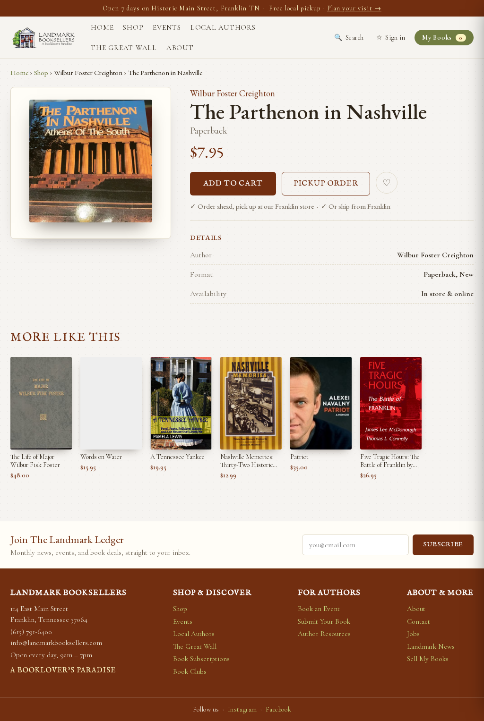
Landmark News (431, 646)
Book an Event (319, 608)
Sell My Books (428, 658)
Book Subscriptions (201, 658)
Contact (418, 621)
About (180, 47)
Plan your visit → (354, 8)
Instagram (242, 709)
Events (167, 27)
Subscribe (443, 545)
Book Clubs (190, 671)
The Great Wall (124, 47)
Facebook (278, 709)
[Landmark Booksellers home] (43, 38)
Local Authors (223, 27)
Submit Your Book (324, 621)
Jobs (413, 633)
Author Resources (324, 633)
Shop (133, 27)
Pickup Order (326, 183)
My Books (442, 38)
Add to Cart (233, 183)
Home (102, 27)
